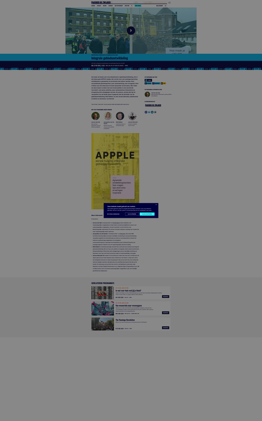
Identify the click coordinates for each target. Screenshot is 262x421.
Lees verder (149, 210)
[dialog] (131, 210)
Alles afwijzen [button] (132, 214)
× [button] (156, 204)
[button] (113, 214)
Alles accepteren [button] (147, 214)
